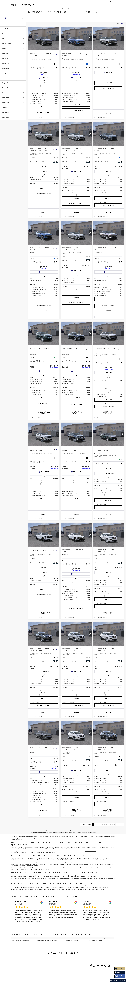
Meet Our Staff (69, 968)
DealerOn (24, 976)
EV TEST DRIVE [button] (64, 4)
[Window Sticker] (57, 68)
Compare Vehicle (37, 117)
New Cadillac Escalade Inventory (20, 940)
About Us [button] (112, 4)
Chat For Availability (44, 112)
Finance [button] (104, 4)
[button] (57, 38)
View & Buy (43, 106)
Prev (89, 824)
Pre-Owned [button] (78, 4)
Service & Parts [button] (88, 4)
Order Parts (42, 970)
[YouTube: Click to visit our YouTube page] (98, 965)
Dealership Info (69, 964)
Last (112, 824)
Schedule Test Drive (18, 970)
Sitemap (29, 976)
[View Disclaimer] (43, 67)
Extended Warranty (44, 966)
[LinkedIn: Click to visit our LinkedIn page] (102, 965)
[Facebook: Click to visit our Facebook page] (91, 965)
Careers (66, 970)
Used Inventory (16, 966)
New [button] (71, 4)
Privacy (33, 976)
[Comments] (54, 68)
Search (118, 18)
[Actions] (56, 54)
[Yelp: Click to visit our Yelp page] (109, 965)
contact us (90, 867)
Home (57, 8)
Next (106, 824)
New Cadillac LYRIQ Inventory (71, 940)
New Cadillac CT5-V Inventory (97, 938)
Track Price (45, 77)
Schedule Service (43, 968)
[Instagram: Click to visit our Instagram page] (106, 965)
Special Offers (16, 968)
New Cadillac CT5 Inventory (70, 938)
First (83, 824)
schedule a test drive (90, 851)
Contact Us (67, 966)
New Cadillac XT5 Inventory (96, 940)
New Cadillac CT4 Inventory (19, 938)
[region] (44, 93)
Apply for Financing (44, 964)
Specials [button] (98, 4)
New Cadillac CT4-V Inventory (45, 938)
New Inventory (16, 964)
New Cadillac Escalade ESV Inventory (47, 940)
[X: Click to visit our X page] (95, 965)
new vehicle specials (29, 889)
